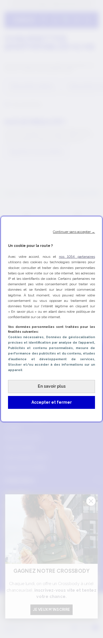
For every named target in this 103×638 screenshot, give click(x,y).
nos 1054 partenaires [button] (77, 257)
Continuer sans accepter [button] (74, 232)
